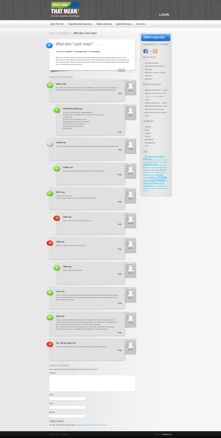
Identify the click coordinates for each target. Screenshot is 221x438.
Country (147, 136)
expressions (162, 165)
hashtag (152, 170)
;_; (144, 157)
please (154, 175)
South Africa (149, 140)
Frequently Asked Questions (80, 24)
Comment (53, 373)
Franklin (164, 167)
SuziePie (99, 44)
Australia (148, 127)
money (145, 175)
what (165, 186)
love (150, 172)
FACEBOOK (152, 167)
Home (51, 33)
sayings (153, 177)
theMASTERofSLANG (70, 109)
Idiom (163, 169)
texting (155, 183)
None (150, 175)
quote (159, 174)
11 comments (94, 52)
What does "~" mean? (160, 90)
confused (155, 160)
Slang (162, 177)
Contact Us (140, 24)
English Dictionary (123, 24)
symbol (147, 180)
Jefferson (146, 172)
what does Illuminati (152, 63)
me (153, 172)
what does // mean (148, 188)
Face (145, 167)
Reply (120, 94)
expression (150, 164)
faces (158, 167)
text (150, 183)
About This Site (57, 24)
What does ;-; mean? (160, 103)
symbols (158, 180)
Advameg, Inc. (167, 434)
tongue (155, 186)
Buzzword (151, 156)
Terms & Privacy (54, 434)
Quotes (145, 178)
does (145, 162)
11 (49, 44)
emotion (164, 162)
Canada (148, 133)
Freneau (146, 170)
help (157, 170)
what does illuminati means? (155, 66)
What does (148, 69)
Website (52, 412)
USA (146, 146)
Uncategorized (64, 33)
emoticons (157, 162)
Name (51, 395)
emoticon (150, 162)
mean (157, 172)
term (145, 183)
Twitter (160, 186)
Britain (147, 130)
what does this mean (161, 188)
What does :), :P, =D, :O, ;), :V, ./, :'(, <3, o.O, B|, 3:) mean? (156, 96)
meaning (162, 172)
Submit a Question (104, 24)
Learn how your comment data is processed (91, 425)
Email (51, 403)
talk (166, 181)
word (144, 191)
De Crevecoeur (164, 160)
